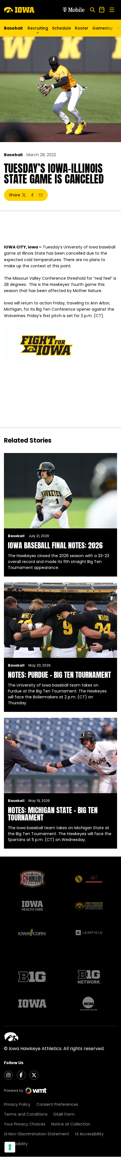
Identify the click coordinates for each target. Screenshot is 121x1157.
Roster (81, 28)
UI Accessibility (89, 1134)
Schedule (61, 28)
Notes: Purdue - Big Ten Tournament (59, 674)
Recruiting (38, 28)
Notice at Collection (70, 1124)
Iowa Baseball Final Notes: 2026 (55, 545)
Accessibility (16, 1144)
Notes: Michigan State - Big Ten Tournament (53, 813)
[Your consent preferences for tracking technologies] (10, 1147)
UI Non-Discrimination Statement (36, 1134)
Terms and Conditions (26, 1114)
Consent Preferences (57, 1104)
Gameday (102, 28)
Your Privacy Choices (24, 1124)
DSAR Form (64, 1114)
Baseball (13, 155)
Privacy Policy (17, 1104)
